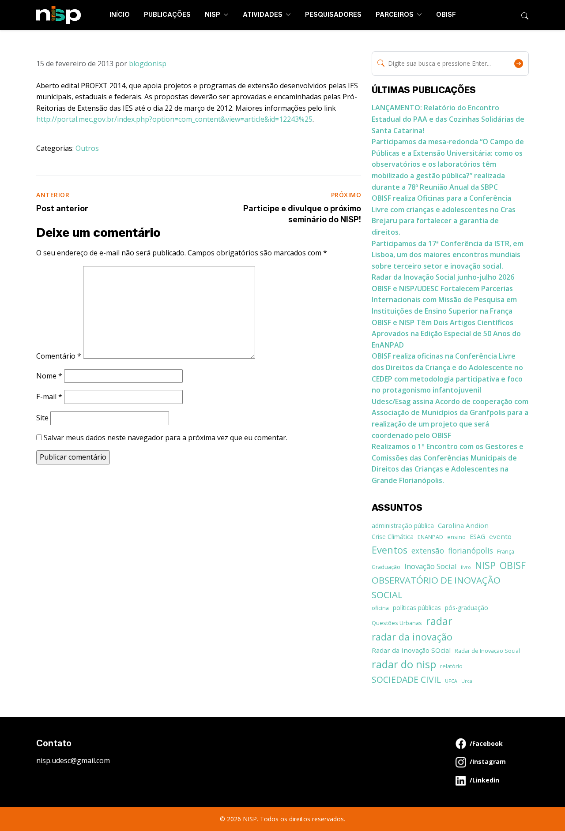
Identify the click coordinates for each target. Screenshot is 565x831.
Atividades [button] (263, 15)
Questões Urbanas (397, 623)
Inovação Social (430, 566)
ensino (456, 537)
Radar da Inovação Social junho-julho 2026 (443, 277)
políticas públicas (417, 607)
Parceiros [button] (395, 15)
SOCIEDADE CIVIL (406, 679)
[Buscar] (525, 15)
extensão (427, 550)
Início (119, 15)
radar (439, 621)
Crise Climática (393, 536)
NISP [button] (213, 15)
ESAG (477, 536)
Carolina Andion (463, 525)
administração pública (403, 525)
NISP (485, 565)
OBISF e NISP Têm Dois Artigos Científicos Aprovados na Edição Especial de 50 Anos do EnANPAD (446, 334)
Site (42, 418)
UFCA (451, 681)
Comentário (58, 356)
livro (466, 567)
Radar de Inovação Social (487, 651)
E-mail (49, 396)
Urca (466, 681)
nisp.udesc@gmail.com (73, 760)
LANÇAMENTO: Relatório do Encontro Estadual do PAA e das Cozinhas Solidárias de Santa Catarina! (448, 119)
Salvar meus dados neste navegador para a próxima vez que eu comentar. (165, 437)
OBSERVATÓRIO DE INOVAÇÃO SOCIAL (436, 587)
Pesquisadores (333, 15)
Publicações (167, 15)
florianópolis (470, 550)
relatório (451, 666)
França (505, 551)
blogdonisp (147, 63)
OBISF (446, 15)
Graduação (386, 567)
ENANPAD (430, 537)
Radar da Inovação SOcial (411, 650)
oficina (380, 608)
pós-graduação (466, 607)
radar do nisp (404, 664)
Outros (87, 148)
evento (500, 536)
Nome (49, 376)
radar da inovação (412, 636)
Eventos (389, 549)
